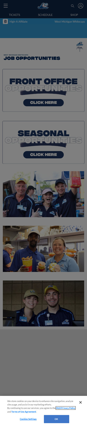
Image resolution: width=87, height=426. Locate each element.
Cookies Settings (28, 419)
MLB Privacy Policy (65, 408)
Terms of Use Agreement (23, 411)
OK (56, 419)
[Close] (80, 402)
